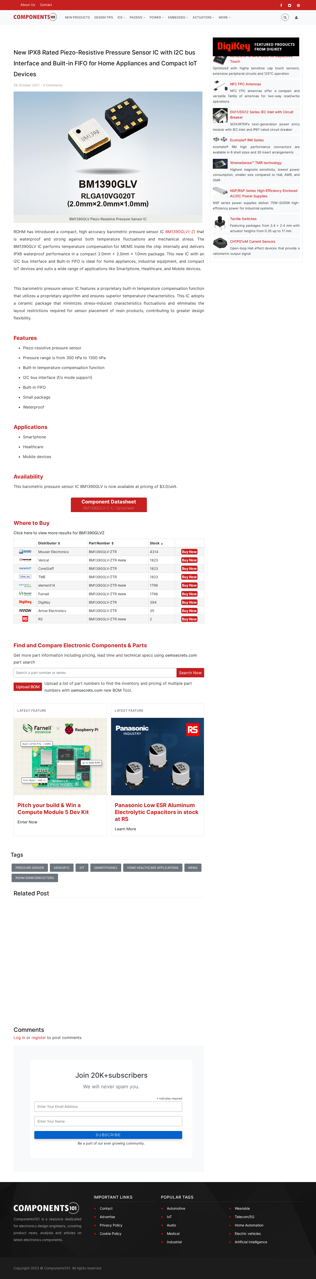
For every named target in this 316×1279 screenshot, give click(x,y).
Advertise (107, 1217)
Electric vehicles (248, 1233)
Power (156, 17)
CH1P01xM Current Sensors (253, 241)
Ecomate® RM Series (247, 140)
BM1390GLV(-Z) (180, 231)
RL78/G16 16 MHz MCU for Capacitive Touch (261, 58)
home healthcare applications (152, 868)
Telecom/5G (244, 1217)
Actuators (202, 17)
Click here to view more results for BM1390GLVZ (59, 532)
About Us (27, 5)
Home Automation (249, 1225)
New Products (77, 17)
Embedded (177, 17)
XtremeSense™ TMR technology (256, 163)
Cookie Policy (110, 1233)
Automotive (176, 1208)
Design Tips (103, 17)
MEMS (193, 868)
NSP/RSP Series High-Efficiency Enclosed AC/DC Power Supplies (263, 193)
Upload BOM (28, 686)
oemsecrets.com (181, 655)
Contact (46, 5)
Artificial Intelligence (251, 1242)
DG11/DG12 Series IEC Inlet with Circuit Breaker (261, 114)
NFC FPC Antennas (245, 84)
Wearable (242, 1208)
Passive (136, 17)
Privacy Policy (111, 1225)
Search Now (190, 672)
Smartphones (105, 868)
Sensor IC (62, 868)
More (224, 17)
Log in (19, 1037)
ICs (120, 17)
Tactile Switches (243, 219)
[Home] (35, 17)
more (122, 560)
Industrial (174, 1242)
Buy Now (189, 552)
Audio (171, 1225)
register (39, 1037)
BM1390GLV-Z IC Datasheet (108, 507)
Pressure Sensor (30, 868)
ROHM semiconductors (35, 878)
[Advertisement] (109, 958)
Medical (173, 1233)
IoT (81, 868)
